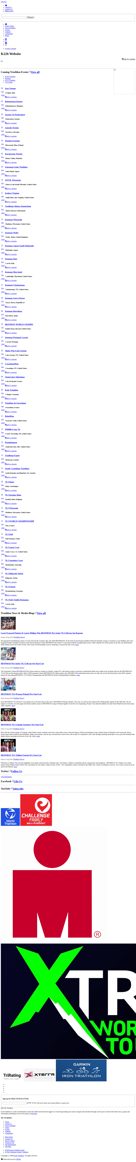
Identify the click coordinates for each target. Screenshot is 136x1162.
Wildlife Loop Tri (12, 429)
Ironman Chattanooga (15, 285)
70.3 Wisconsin (11, 508)
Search (31, 17)
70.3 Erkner (10, 587)
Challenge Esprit (12, 455)
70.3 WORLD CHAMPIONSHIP (19, 521)
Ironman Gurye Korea (15, 298)
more (77, 645)
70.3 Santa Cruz (12, 547)
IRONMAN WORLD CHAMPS (19, 324)
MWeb (18, 1159)
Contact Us (9, 9)
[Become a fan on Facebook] (6, 39)
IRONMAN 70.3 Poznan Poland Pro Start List (21, 694)
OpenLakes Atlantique (15, 377)
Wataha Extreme (12, 141)
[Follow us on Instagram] (6, 41)
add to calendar (11, 97)
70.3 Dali (9, 534)
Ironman (8, 78)
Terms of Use (9, 1143)
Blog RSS (10, 11)
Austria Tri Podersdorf (15, 115)
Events (7, 30)
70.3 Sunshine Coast (14, 560)
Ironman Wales (11, 233)
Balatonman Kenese (13, 101)
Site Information (10, 1145)
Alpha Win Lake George (15, 351)
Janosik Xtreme (12, 128)
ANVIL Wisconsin (13, 180)
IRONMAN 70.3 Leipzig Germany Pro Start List (22, 725)
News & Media (10, 28)
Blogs (7, 36)
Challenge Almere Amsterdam (18, 206)
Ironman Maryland (13, 272)
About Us (8, 7)
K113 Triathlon (10, 80)
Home (7, 1122)
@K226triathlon (6, 777)
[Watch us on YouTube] (6, 43)
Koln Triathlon (11, 390)
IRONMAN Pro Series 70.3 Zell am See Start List (22, 663)
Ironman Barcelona (13, 311)
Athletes (8, 32)
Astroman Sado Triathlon (16, 167)
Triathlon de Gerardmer (15, 403)
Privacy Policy (10, 1141)
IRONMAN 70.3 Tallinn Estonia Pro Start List (21, 755)
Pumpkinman (11, 442)
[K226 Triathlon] (3, 2)
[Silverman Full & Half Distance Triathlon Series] (15, 1150)
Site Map (8, 1146)
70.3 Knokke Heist (13, 495)
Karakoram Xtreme (13, 154)
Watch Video (9, 26)
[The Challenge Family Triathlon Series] (16, 1152)
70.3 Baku (9, 482)
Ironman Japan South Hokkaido (19, 246)
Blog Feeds (9, 1137)
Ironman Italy (11, 259)
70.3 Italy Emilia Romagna (17, 600)
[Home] (6, 5)
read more (33, 1114)
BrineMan (9, 416)
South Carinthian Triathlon (17, 468)
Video (7, 1128)
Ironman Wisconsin (13, 220)
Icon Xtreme (10, 88)
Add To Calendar (129, 59)
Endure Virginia (12, 193)
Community (9, 34)
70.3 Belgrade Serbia (14, 573)
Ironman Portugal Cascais (16, 337)
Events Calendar (10, 49)
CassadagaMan (12, 364)
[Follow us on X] (6, 45)
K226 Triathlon (10, 76)
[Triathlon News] (19, 637)
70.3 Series (9, 82)
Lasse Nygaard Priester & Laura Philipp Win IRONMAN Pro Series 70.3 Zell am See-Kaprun (42, 633)
